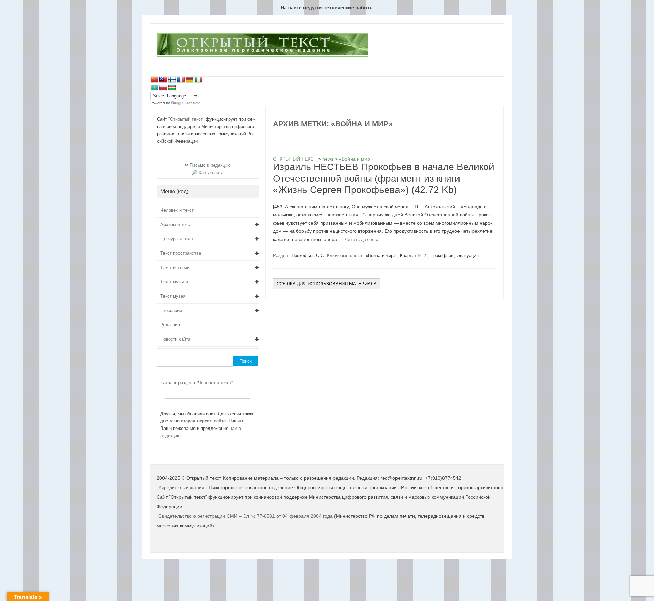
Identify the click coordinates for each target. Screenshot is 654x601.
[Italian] (198, 80)
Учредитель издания (181, 487)
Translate (192, 103)
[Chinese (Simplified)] (154, 80)
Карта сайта (211, 172)
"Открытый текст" (187, 119)
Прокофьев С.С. (308, 255)
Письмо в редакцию (210, 165)
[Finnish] (172, 80)
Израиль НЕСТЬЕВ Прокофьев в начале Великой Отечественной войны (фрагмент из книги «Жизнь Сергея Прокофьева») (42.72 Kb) (383, 178)
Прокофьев (441, 255)
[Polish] (163, 87)
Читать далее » (362, 239)
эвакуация (468, 255)
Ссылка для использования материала (327, 283)
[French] (181, 80)
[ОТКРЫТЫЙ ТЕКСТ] (262, 56)
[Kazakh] (154, 87)
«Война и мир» (380, 255)
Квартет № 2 (413, 255)
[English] (163, 80)
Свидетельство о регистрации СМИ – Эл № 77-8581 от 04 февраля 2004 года (246, 516)
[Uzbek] (172, 87)
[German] (190, 80)
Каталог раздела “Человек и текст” (196, 382)
